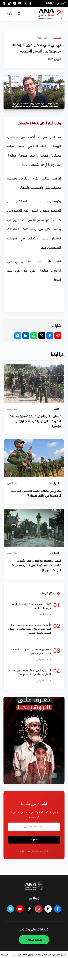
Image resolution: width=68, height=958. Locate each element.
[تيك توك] (9, 4)
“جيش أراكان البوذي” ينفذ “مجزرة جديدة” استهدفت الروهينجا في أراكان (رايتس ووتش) (35, 421)
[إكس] (48, 909)
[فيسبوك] (30, 4)
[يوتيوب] (19, 4)
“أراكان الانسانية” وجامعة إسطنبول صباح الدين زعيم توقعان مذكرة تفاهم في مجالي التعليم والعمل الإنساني (29, 629)
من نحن (4, 954)
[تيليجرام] (14, 4)
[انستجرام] (4, 4)
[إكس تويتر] (25, 4)
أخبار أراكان (42, 38)
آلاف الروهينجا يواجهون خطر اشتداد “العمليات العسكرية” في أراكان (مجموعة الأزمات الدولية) (36, 565)
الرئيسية (57, 38)
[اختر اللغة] (9, 14)
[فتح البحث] (19, 14)
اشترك (34, 839)
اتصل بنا (17, 954)
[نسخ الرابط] (57, 335)
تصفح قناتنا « (34, 940)
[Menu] (30, 13)
